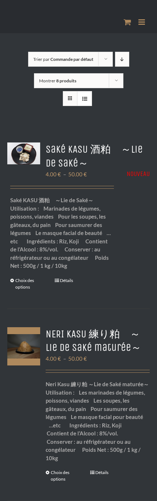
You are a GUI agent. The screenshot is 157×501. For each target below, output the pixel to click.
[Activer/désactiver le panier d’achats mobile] (127, 22)
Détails (66, 280)
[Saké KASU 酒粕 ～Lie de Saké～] (23, 153)
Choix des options (24, 284)
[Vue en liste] (84, 98)
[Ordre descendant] (122, 59)
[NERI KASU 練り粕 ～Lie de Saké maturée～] (23, 346)
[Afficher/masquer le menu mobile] (142, 22)
